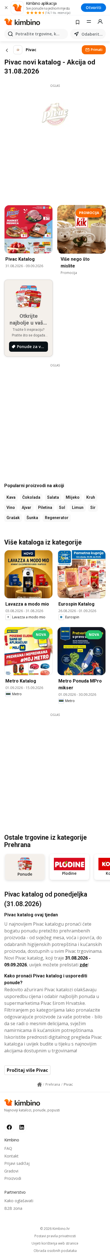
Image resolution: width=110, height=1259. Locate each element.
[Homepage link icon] (39, 1084)
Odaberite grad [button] (93, 34)
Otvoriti (93, 7)
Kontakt (11, 1156)
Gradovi (11, 1171)
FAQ (8, 1148)
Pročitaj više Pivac (27, 1070)
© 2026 (55, 1228)
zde (84, 965)
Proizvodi (12, 1178)
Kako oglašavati (18, 1200)
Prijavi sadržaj (17, 1163)
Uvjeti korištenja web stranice (55, 1243)
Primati (96, 49)
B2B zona (13, 1208)
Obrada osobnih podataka (55, 1251)
